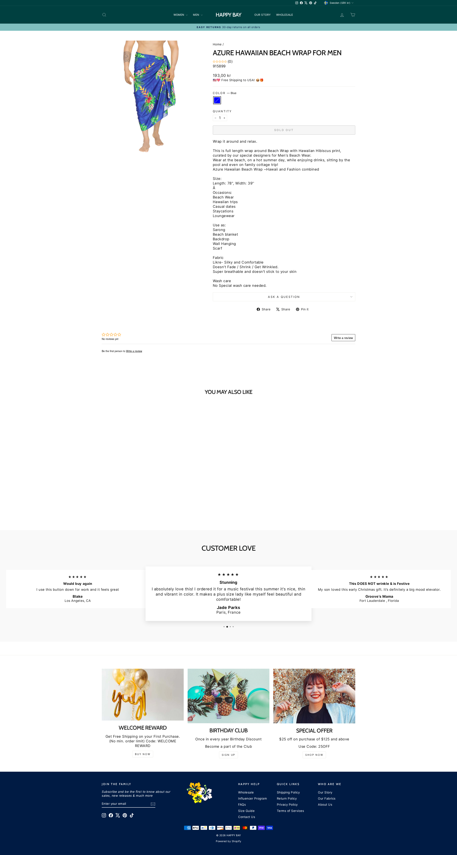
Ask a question (284, 297)
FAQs (242, 804)
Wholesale (246, 792)
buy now (142, 754)
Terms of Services (290, 811)
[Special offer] (314, 696)
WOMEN (179, 14)
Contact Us (246, 817)
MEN (196, 14)
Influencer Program (252, 798)
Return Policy (287, 798)
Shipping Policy (288, 792)
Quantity (222, 111)
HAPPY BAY (228, 14)
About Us (325, 804)
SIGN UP (228, 754)
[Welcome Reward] (143, 695)
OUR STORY (262, 14)
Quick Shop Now (132, 491)
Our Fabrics (327, 798)
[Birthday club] (229, 696)
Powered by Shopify (228, 841)
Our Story (325, 792)
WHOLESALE (284, 14)
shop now (314, 754)
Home (217, 44)
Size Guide (246, 811)
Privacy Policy (287, 804)
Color (224, 93)
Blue (217, 100)
